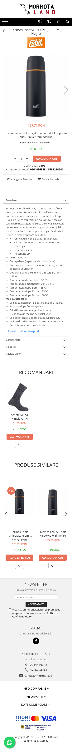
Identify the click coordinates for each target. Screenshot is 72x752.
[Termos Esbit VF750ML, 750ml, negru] (19, 501)
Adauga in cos (47, 158)
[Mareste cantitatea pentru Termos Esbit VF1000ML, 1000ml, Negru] (27, 159)
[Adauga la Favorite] (19, 445)
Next (66, 90)
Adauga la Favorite (21, 179)
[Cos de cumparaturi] (59, 22)
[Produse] (5, 23)
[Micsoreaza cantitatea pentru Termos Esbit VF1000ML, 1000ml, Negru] (15, 159)
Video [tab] (11, 346)
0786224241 (38, 670)
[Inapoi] (3, 31)
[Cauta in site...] (67, 22)
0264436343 (38, 664)
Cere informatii (50, 179)
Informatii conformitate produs (23, 331)
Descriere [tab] (11, 200)
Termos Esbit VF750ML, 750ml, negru (19, 533)
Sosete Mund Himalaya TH (19, 416)
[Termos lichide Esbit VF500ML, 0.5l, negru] (52, 501)
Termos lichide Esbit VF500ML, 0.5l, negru (52, 533)
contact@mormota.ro (38, 675)
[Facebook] (36, 641)
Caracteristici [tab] (13, 339)
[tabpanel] (36, 86)
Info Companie (35, 688)
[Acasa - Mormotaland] (36, 9)
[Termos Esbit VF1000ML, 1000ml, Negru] (36, 86)
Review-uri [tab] (13, 353)
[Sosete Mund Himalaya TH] (19, 396)
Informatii (35, 697)
